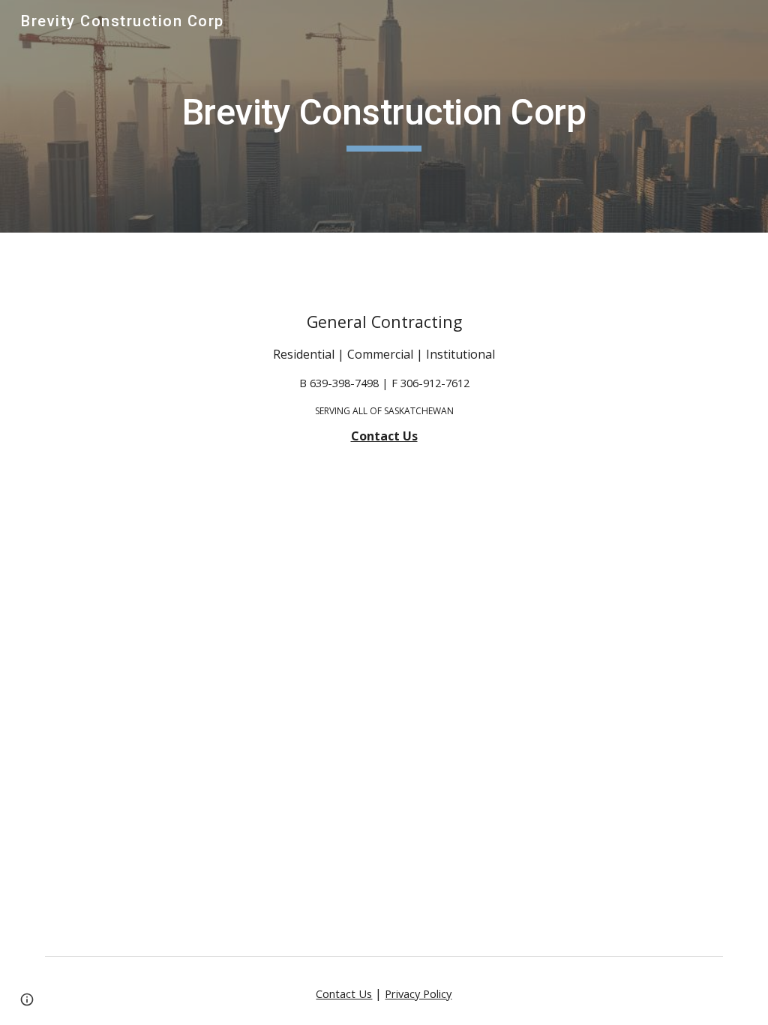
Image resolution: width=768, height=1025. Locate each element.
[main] (384, 116)
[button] (27, 999)
